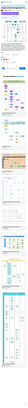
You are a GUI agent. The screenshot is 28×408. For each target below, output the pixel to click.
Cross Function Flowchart (8, 364)
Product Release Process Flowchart (10, 286)
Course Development (7, 171)
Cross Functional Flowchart (9, 113)
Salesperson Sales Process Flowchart (11, 226)
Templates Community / (6, 6)
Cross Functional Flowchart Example (11, 201)
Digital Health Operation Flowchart (10, 251)
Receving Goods (6, 146)
